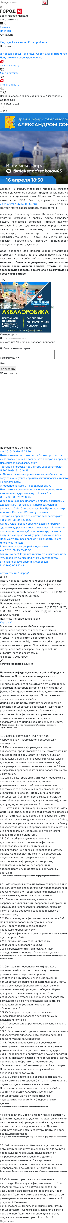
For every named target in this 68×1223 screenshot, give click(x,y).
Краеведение (34, 57)
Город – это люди (24, 53)
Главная (5, 27)
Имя (2, 363)
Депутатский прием (13, 57)
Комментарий (9, 357)
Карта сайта (7, 622)
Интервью (6, 53)
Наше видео (20, 42)
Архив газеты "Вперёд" (14, 573)
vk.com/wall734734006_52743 (18, 204)
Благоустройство (56, 53)
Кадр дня (6, 42)
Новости (5, 30)
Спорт (40, 53)
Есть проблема (37, 42)
